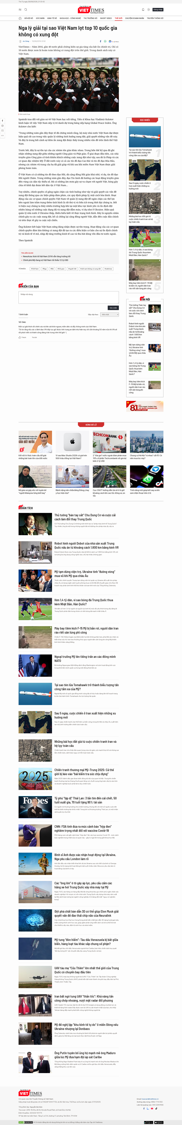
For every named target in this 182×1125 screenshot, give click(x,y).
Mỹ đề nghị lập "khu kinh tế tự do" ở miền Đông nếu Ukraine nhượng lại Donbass (86, 1027)
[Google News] (114, 41)
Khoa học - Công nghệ (70, 18)
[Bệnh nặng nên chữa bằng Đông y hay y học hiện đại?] (72, 476)
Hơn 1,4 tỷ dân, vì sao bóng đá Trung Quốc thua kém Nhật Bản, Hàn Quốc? (141, 252)
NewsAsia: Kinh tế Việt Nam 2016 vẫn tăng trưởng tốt (46, 256)
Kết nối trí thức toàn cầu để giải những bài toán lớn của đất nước (33, 456)
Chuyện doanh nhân (134, 18)
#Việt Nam (35, 269)
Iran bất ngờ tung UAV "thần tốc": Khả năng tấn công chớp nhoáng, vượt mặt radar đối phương (83, 998)
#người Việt (72, 269)
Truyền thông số (155, 18)
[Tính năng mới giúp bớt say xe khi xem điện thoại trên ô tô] (146, 476)
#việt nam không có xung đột (90, 269)
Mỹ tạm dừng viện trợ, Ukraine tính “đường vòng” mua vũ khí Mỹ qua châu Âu (137, 350)
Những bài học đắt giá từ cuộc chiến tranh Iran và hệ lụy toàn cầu (141, 219)
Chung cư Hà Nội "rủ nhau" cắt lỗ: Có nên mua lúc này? (146, 456)
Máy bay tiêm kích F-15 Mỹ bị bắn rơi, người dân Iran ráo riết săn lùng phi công (140, 286)
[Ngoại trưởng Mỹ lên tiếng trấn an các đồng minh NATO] (35, 665)
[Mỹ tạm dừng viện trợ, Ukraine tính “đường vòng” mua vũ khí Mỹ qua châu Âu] (154, 348)
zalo (148, 1109)
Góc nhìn (40, 18)
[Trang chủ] (20, 18)
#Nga (45, 269)
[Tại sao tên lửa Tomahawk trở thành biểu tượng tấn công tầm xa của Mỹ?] (145, 136)
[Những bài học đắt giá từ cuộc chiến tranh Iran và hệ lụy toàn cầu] (145, 203)
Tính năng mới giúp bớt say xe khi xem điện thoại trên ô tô (145, 491)
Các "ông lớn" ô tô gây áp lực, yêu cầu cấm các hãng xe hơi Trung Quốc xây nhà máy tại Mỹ (83, 885)
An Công (26, 41)
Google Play (158, 1122)
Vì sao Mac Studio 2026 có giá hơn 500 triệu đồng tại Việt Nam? (71, 456)
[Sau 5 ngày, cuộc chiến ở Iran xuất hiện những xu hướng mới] (145, 170)
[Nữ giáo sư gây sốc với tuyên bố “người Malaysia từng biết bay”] (35, 476)
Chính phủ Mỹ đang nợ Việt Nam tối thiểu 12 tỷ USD (45, 260)
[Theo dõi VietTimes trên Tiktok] (156, 1108)
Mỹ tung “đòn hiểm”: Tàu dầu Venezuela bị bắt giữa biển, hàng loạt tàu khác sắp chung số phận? (86, 942)
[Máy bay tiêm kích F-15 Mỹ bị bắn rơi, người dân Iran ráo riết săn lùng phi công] (145, 270)
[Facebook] (100, 41)
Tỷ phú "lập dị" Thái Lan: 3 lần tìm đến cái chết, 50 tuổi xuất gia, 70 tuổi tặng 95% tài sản (85, 800)
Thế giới (118, 18)
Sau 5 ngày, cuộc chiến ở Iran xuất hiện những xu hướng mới (140, 186)
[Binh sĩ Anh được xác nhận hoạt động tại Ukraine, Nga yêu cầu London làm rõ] (35, 864)
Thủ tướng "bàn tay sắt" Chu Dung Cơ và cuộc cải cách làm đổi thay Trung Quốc (137, 310)
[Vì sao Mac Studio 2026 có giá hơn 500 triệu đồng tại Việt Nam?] (72, 442)
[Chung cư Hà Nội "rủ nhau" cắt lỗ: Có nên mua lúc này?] (146, 442)
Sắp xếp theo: (93, 314)
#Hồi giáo (61, 269)
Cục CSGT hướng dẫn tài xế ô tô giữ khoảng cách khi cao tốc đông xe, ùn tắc (109, 493)
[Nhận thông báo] (143, 9)
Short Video (106, 18)
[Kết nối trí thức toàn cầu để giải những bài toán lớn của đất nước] (35, 442)
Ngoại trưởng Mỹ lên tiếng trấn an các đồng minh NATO (85, 659)
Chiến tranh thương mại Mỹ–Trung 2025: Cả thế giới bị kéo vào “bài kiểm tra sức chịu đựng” (84, 772)
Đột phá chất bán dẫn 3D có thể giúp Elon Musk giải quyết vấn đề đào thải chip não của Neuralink (86, 913)
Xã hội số (28, 18)
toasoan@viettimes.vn (150, 1099)
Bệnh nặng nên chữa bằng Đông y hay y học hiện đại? (72, 491)
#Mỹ (52, 269)
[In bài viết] (105, 41)
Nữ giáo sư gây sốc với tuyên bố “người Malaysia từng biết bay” (32, 491)
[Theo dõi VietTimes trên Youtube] (152, 1108)
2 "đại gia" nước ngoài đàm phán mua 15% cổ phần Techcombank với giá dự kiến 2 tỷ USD (109, 458)
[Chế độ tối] (148, 9)
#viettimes (108, 269)
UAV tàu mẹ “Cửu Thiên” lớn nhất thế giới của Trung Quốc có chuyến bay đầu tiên (86, 970)
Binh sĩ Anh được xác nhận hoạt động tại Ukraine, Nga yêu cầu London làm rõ (85, 857)
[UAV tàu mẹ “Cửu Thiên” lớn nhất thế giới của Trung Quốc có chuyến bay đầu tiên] (35, 977)
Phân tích (26, 508)
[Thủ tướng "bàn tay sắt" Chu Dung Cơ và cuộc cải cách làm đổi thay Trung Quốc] (154, 308)
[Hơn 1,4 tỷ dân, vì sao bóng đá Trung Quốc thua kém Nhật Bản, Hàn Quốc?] (145, 236)
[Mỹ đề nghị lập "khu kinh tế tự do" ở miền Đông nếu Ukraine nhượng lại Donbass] (35, 1034)
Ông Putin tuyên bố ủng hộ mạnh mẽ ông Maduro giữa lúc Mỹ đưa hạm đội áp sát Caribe (85, 1055)
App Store (148, 1122)
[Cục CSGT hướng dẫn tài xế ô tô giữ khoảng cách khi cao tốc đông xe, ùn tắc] (109, 476)
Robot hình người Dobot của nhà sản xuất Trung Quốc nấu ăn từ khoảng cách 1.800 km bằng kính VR (137, 330)
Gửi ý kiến (113, 308)
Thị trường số (90, 18)
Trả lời (34, 337)
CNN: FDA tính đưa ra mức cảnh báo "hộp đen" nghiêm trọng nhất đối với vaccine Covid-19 (83, 828)
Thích (23, 337)
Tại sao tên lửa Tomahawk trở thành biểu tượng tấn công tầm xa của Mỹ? (140, 153)
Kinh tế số (52, 18)
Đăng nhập (158, 10)
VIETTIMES (91, 10)
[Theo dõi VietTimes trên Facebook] (144, 1109)
